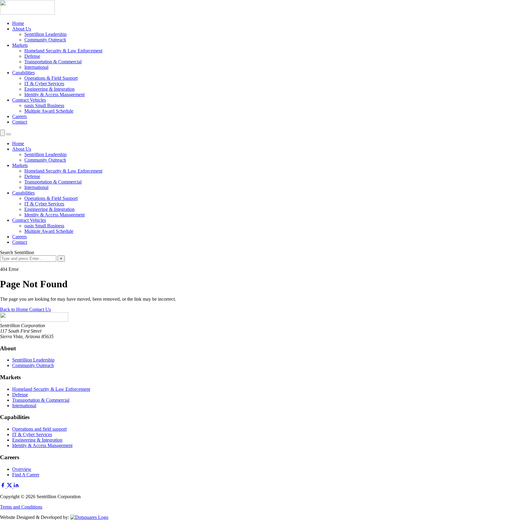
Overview (21, 469)
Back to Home (14, 309)
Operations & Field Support (51, 78)
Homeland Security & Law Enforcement (63, 50)
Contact (19, 121)
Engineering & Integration (49, 89)
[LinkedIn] (16, 486)
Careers (19, 116)
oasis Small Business (44, 105)
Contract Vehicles (29, 100)
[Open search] (2, 133)
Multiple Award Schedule (48, 111)
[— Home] (263, 8)
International (36, 67)
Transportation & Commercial (53, 61)
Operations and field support (39, 429)
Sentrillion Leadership (45, 34)
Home (18, 23)
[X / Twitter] (10, 486)
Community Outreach (45, 39)
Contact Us (40, 309)
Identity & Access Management (54, 94)
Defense (32, 56)
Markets (20, 45)
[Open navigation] (8, 134)
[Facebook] (3, 486)
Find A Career (25, 474)
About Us (21, 28)
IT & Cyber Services (44, 83)
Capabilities (23, 72)
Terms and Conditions (21, 506)
